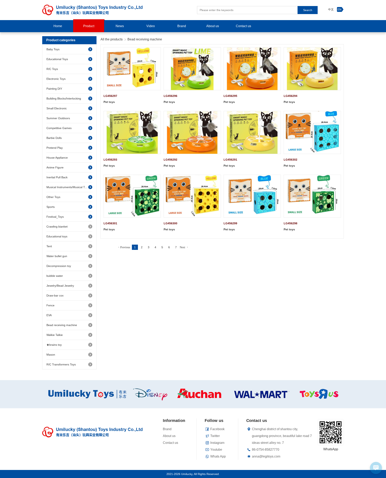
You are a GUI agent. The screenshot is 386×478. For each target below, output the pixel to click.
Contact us (243, 26)
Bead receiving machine (144, 39)
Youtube (216, 449)
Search (307, 10)
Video (150, 26)
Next (182, 247)
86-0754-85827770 (265, 449)
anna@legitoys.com (266, 456)
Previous (125, 247)
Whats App (218, 456)
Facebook (217, 429)
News (120, 26)
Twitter (215, 436)
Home (57, 26)
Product (88, 26)
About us (212, 26)
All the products (112, 39)
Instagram (217, 442)
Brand (181, 26)
